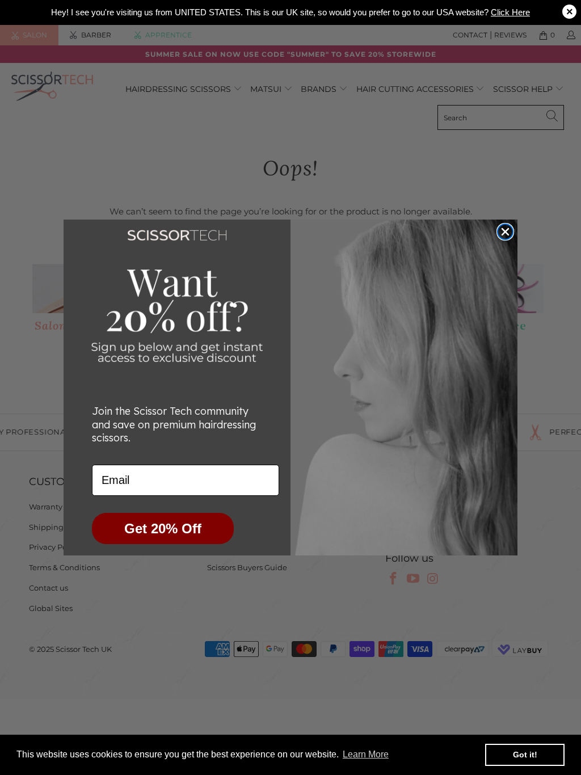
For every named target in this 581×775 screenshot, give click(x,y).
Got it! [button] (525, 754)
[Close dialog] (505, 231)
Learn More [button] (366, 754)
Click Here (510, 12)
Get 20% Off (162, 528)
